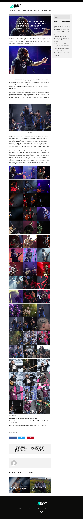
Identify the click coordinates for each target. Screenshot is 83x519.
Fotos (19, 10)
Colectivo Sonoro (19, 28)
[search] (68, 17)
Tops (41, 10)
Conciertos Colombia (14, 430)
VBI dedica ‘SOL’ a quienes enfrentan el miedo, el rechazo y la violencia (62, 45)
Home (45, 10)
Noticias (12, 10)
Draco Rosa (21, 430)
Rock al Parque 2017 (13, 432)
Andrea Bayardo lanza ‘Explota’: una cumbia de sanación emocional (61, 54)
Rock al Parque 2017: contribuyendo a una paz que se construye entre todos (38, 449)
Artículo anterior (20, 446)
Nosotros (15, 1)
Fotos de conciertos (28, 28)
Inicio (11, 1)
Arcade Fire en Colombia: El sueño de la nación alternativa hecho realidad (21, 449)
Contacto (21, 1)
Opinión (36, 10)
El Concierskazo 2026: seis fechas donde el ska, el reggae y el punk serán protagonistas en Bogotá (62, 28)
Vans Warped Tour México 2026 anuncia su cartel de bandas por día (61, 33)
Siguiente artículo (39, 446)
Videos (24, 10)
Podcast (30, 10)
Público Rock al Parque (36, 430)
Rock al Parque (37, 28)
